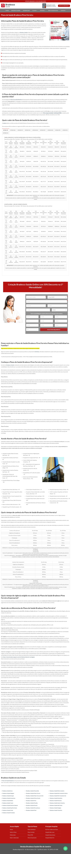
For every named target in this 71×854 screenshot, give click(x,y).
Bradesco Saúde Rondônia (56, 798)
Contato (63, 10)
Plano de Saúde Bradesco (8, 780)
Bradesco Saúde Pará (31, 800)
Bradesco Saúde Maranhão (32, 790)
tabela (4, 123)
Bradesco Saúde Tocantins (56, 810)
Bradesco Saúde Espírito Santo (9, 808)
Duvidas (42, 10)
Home (7, 10)
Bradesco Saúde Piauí (31, 810)
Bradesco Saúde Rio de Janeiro (57, 790)
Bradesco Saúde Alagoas (8, 793)
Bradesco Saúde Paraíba (32, 803)
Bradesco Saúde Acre (7, 790)
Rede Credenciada (53, 10)
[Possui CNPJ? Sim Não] (57, 297)
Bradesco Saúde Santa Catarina (57, 803)
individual (36, 351)
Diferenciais (26, 10)
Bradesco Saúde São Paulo (56, 805)
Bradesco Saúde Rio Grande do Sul (58, 795)
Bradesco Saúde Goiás (7, 810)
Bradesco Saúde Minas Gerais (33, 798)
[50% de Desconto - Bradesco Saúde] (8, 5)
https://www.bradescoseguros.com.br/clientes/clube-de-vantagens (19, 657)
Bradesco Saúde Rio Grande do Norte (58, 793)
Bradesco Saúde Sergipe (55, 808)
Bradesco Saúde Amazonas (8, 798)
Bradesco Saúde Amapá (8, 795)
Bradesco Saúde (15, 10)
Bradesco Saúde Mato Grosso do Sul (34, 795)
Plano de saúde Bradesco (16, 99)
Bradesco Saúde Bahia (7, 800)
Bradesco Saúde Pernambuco (33, 808)
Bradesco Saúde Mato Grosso (33, 793)
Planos (34, 10)
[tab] (5, 130)
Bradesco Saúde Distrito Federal (10, 805)
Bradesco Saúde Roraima (56, 800)
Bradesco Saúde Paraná (31, 805)
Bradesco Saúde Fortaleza (8, 812)
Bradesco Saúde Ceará (7, 803)
